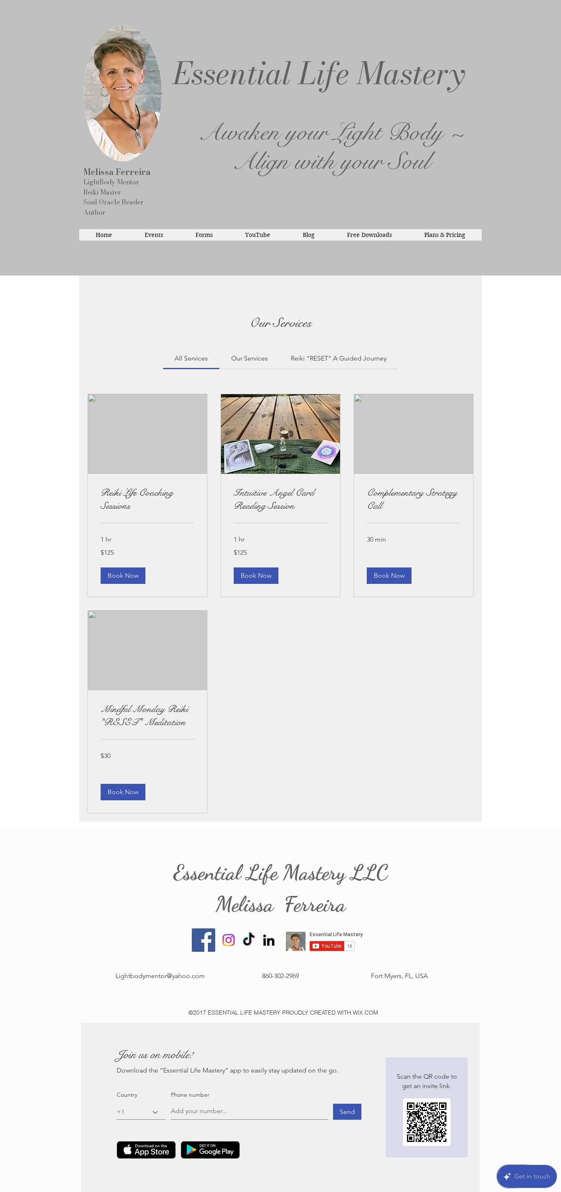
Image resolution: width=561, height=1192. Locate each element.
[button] (123, 575)
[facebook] (203, 940)
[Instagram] (229, 940)
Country (127, 1095)
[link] (191, 358)
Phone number (190, 1095)
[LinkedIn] (269, 940)
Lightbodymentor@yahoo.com (160, 976)
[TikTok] (249, 940)
